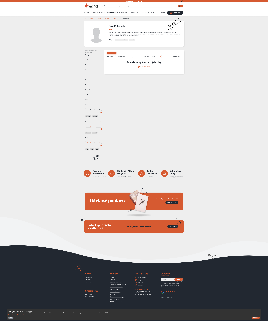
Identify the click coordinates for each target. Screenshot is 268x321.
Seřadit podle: (110, 56)
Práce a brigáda (114, 294)
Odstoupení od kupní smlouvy (118, 284)
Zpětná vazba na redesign (117, 297)
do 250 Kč (95, 116)
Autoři (92, 18)
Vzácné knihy (144, 12)
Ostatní (152, 12)
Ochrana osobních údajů (116, 287)
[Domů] (86, 18)
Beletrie (86, 12)
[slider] (101, 112)
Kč (90, 109)
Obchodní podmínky (115, 282)
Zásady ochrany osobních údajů (168, 286)
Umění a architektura (103, 18)
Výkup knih (88, 282)
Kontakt (112, 277)
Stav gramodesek (89, 294)
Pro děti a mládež (133, 12)
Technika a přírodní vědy (97, 12)
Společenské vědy (111, 12)
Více (11, 317)
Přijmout (255, 317)
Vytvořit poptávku (145, 66)
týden (92, 149)
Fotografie (115, 18)
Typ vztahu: (146, 56)
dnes (87, 149)
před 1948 (88, 133)
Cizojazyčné (122, 12)
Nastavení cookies (115, 289)
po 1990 (95, 133)
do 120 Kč (88, 116)
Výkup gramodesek (90, 296)
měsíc (97, 149)
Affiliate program (114, 299)
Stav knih (87, 279)
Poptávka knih (88, 277)
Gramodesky (160, 12)
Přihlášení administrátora (117, 302)
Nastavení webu (115, 292)
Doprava (112, 279)
